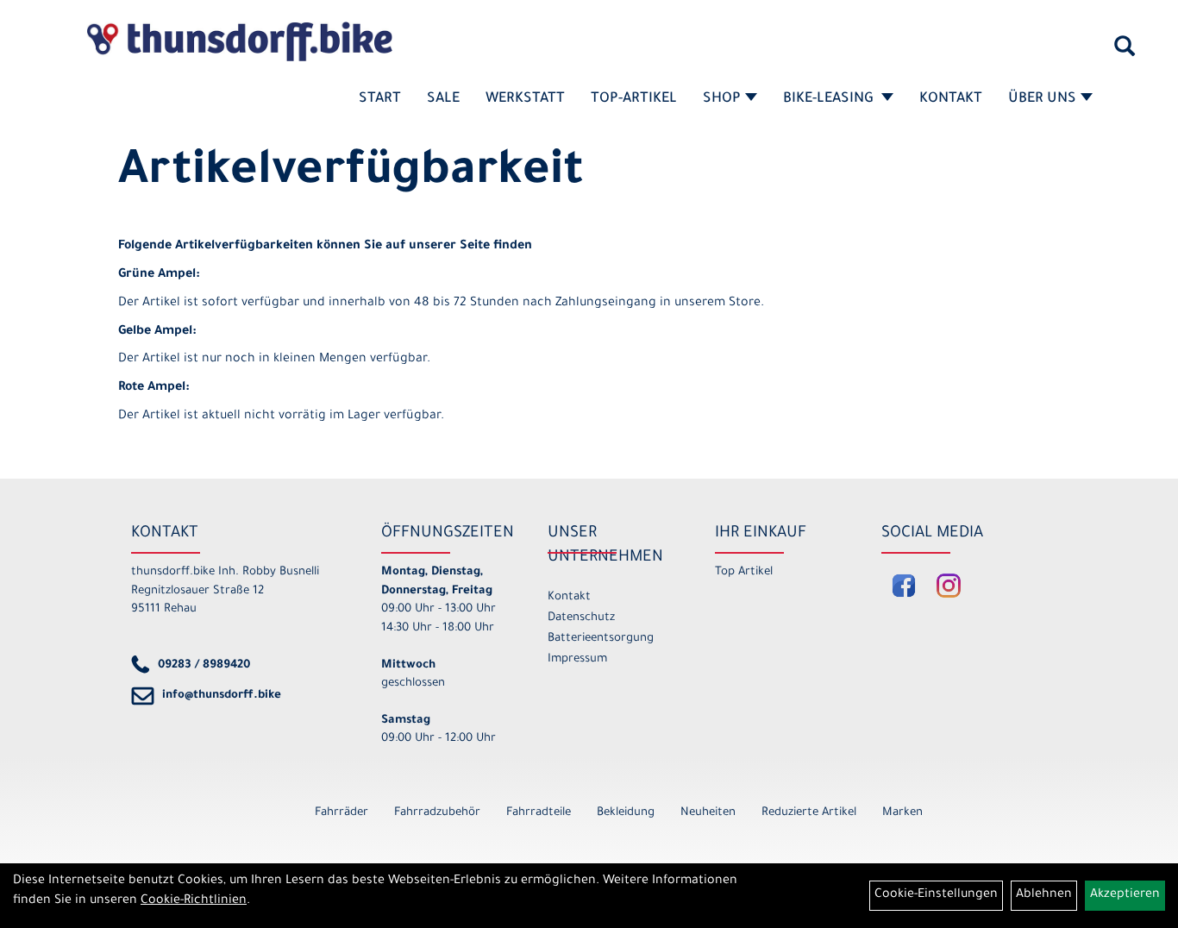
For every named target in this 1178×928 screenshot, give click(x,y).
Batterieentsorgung (601, 638)
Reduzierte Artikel (808, 812)
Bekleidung (626, 812)
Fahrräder (341, 812)
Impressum (577, 659)
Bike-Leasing (830, 99)
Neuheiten (708, 812)
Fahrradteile (538, 812)
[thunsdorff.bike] (239, 41)
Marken (902, 812)
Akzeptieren (1125, 895)
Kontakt (950, 99)
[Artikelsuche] (1124, 52)
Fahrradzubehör (437, 812)
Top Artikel (744, 572)
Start (380, 99)
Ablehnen (1044, 895)
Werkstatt (525, 99)
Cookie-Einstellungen (936, 895)
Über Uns (1042, 99)
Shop (722, 99)
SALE (443, 99)
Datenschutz (581, 617)
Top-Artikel (634, 99)
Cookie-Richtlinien (194, 901)
